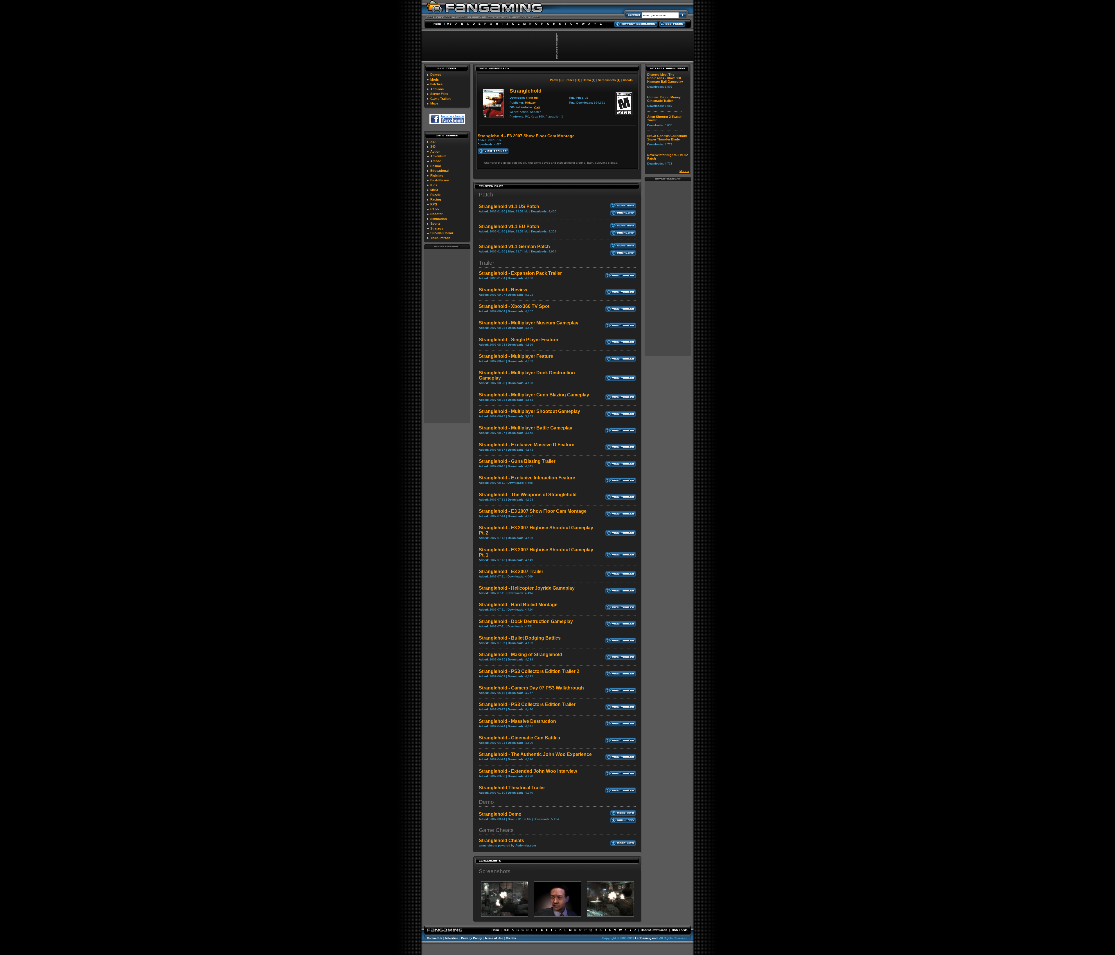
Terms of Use (494, 938)
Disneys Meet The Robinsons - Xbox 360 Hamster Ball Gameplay (665, 78)
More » (684, 171)
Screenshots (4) (609, 80)
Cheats (628, 80)
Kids (433, 185)
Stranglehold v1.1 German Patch (514, 246)
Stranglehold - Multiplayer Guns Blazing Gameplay (534, 394)
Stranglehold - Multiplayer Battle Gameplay (525, 427)
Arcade (435, 161)
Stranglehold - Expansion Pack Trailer (520, 273)
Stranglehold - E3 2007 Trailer (511, 571)
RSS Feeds (680, 929)
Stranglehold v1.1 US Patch (509, 206)
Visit (537, 107)
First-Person (439, 180)
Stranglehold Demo (500, 814)
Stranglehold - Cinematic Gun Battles (519, 737)
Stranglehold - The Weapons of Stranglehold (528, 494)
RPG (433, 204)
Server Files (439, 93)
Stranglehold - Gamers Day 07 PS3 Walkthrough (531, 687)
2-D (433, 142)
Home (438, 23)
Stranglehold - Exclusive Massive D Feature (526, 444)
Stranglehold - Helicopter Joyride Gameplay (527, 588)
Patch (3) (556, 80)
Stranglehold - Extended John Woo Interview (528, 771)
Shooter (436, 214)
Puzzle (435, 194)
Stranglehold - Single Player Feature (518, 339)
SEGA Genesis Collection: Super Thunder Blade (667, 137)
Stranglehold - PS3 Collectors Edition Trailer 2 (529, 671)
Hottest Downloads (654, 929)
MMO (434, 190)
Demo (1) (589, 80)
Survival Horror (441, 233)
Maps (434, 103)
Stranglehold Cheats (501, 840)
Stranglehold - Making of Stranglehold (520, 654)
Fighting (436, 175)
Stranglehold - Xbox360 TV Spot (514, 306)
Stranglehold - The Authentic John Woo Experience (535, 754)
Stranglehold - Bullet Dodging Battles (520, 638)
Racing (435, 199)
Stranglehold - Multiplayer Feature (516, 356)
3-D (433, 146)
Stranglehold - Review (503, 289)
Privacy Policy (471, 938)
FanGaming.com (646, 938)
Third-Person (440, 238)
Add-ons (437, 89)
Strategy (436, 228)
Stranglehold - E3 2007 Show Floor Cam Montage (533, 511)
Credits (511, 938)
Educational (439, 170)
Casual (435, 166)
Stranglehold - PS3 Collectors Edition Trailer (527, 704)
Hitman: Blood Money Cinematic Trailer (664, 98)
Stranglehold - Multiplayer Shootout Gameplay (529, 411)
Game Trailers (440, 98)
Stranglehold (526, 91)
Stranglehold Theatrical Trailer (512, 787)
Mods (434, 79)
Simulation (438, 219)
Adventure (438, 156)
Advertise (451, 938)
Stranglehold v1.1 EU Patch (509, 226)
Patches (436, 84)
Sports (435, 223)
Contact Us (434, 938)
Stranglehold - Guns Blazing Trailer (517, 461)
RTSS (434, 209)
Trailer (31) (572, 80)
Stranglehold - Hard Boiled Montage (518, 604)
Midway (530, 102)
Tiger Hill (532, 97)
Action (435, 151)
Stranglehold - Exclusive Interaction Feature (527, 477)
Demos (435, 74)
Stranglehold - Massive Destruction (517, 721)
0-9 (449, 23)
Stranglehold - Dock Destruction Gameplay (526, 621)
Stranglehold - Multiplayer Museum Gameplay (528, 322)
